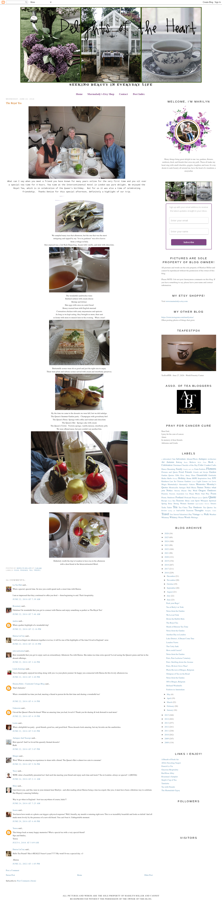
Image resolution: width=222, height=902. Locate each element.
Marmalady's (173, 484)
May (169, 694)
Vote (201, 514)
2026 (167, 533)
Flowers (211, 468)
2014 (167, 719)
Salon (170, 501)
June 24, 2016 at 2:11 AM (26, 779)
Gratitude (212, 475)
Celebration (166, 464)
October (170, 584)
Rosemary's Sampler (169, 776)
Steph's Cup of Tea (169, 780)
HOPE (194, 478)
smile (192, 501)
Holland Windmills (174, 685)
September (171, 587)
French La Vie (167, 766)
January (170, 710)
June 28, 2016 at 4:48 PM (26, 821)
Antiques (202, 458)
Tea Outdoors (195, 507)
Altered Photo (192, 459)
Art (162, 461)
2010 (167, 734)
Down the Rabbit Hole (175, 618)
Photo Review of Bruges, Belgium (180, 669)
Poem (213, 493)
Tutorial (176, 514)
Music (193, 487)
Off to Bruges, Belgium (175, 681)
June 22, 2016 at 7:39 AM (26, 599)
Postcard (187, 497)
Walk (206, 514)
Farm (196, 469)
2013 (167, 722)
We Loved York (172, 615)
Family (179, 468)
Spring (164, 503)
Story (170, 503)
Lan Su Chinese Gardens (180, 481)
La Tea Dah (17, 584)
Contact (123, 94)
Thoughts (199, 510)
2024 (167, 541)
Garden (212, 471)
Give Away (185, 475)
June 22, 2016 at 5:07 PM (26, 749)
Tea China (183, 507)
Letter (194, 481)
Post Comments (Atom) (26, 880)
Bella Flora (202, 462)
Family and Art (188, 469)
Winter (181, 517)
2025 (167, 537)
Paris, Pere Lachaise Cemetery (178, 658)
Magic (164, 484)
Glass (193, 475)
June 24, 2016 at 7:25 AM (26, 803)
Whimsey (165, 517)
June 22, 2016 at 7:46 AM (26, 614)
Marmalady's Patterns (187, 484)
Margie (16, 756)
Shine (187, 500)
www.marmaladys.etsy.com (177, 301)
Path (186, 494)
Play (207, 493)
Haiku (163, 478)
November (171, 580)
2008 (167, 742)
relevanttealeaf (19, 650)
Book (210, 461)
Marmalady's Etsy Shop (100, 94)
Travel (37, 570)
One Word (192, 490)
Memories (201, 484)
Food (16, 570)
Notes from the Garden (175, 611)
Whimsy (174, 517)
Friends (24, 570)
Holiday (182, 478)
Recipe (164, 500)
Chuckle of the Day (190, 465)
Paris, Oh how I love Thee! (177, 666)
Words (187, 517)
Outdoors (211, 490)
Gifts (177, 475)
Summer (191, 503)
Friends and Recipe (200, 472)
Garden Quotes (167, 475)
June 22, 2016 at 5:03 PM (26, 731)
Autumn (170, 461)
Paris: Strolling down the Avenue (179, 662)
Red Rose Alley (167, 773)
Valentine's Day (185, 514)
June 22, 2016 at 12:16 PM (27, 629)
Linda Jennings (19, 668)
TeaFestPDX (180, 510)
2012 (167, 726)
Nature (200, 487)
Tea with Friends (168, 786)
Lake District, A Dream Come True (180, 638)
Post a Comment (12, 870)
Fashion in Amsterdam (175, 689)
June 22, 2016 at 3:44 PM (26, 662)
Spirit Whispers (201, 500)
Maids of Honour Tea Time (177, 626)
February (171, 706)
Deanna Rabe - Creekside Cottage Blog (29, 683)
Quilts (205, 497)
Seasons (180, 500)
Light (199, 481)
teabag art (171, 510)
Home (79, 94)
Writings (194, 517)
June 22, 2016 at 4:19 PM (26, 716)
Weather (212, 514)
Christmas (177, 465)
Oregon (202, 490)
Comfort (207, 465)
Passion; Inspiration (176, 494)
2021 (167, 553)
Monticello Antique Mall (179, 487)
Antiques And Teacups (22, 738)
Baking (179, 462)
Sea (173, 500)
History (175, 478)
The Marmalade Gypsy (170, 790)
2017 (167, 568)
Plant (203, 494)
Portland (179, 497)
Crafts (213, 465)
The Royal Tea (172, 622)
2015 (167, 715)
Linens (205, 481)
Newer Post (10, 875)
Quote (212, 497)
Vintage (196, 514)
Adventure (181, 458)
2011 (167, 730)
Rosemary (17, 606)
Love (214, 481)
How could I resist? (174, 650)
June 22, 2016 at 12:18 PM (27, 643)
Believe (193, 462)
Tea (31, 570)
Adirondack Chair (169, 459)
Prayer (194, 497)
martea (15, 621)
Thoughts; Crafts (210, 510)
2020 (167, 557)
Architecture (212, 459)
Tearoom (189, 510)
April (169, 698)
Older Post (148, 875)
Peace (191, 493)
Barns (186, 462)
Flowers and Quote (169, 472)
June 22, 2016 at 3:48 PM (26, 677)
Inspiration (202, 478)
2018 (167, 564)
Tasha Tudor (166, 507)
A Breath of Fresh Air (170, 759)
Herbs (169, 478)
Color (200, 464)
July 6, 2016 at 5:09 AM (26, 842)
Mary (15, 785)
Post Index (139, 94)
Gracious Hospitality (169, 769)
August (170, 591)
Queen (200, 498)
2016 (167, 572)
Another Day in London (176, 634)
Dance (164, 469)
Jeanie (15, 810)
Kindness (165, 481)
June (169, 599)
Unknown (17, 708)
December (171, 576)
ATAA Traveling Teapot (171, 762)
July (169, 595)
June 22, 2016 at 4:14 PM (26, 701)
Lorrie (15, 723)
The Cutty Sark (172, 646)
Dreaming (171, 469)
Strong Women (180, 503)
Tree (171, 514)
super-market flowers (202, 504)
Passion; (164, 493)
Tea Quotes (208, 507)
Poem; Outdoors (168, 497)
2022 (167, 549)
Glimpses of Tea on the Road (178, 673)
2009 (167, 738)
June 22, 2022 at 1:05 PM (26, 863)
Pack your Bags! (172, 603)
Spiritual (212, 500)
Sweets (213, 503)
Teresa (15, 828)
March (170, 702)
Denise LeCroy (19, 635)
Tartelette (165, 783)
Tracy (15, 770)
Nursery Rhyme (180, 490)
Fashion (202, 469)
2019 (167, 560)
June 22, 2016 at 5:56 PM (26, 764)
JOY (214, 478)
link (210, 481)
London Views (172, 642)
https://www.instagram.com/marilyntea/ (177, 317)
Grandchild (202, 475)
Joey (209, 478)
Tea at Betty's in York (175, 607)
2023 (167, 545)
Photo (197, 493)
